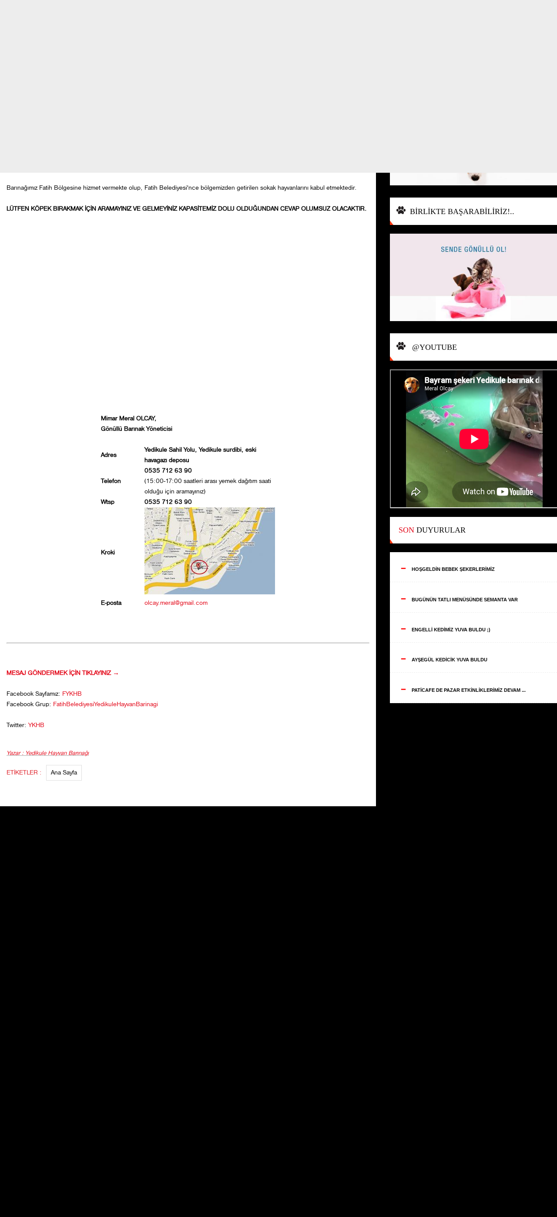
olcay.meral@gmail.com (176, 603)
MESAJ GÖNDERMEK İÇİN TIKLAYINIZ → (63, 673)
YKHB (36, 725)
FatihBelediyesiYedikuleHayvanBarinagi (105, 704)
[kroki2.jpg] (209, 592)
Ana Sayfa (64, 772)
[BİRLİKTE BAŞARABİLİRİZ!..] (473, 278)
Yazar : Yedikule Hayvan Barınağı (48, 753)
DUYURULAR (432, 530)
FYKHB (72, 693)
